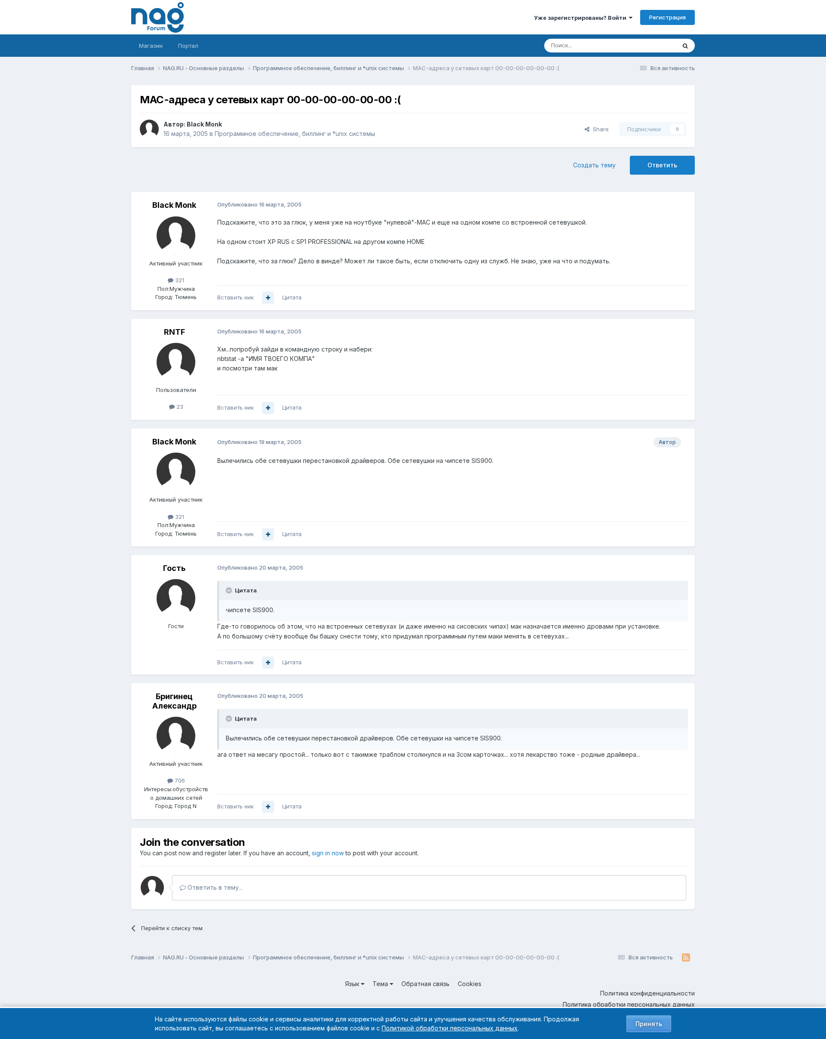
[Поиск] (685, 45)
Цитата (292, 297)
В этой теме (649, 45)
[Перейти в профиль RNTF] (176, 362)
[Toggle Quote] (230, 590)
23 (179, 406)
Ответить (662, 165)
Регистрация (667, 17)
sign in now (328, 853)
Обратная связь (425, 983)
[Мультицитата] (268, 298)
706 (179, 780)
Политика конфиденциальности (647, 993)
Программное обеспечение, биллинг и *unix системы (295, 133)
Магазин (151, 45)
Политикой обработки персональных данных (450, 1028)
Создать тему (594, 165)
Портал (188, 45)
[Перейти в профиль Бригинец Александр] (176, 736)
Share (599, 129)
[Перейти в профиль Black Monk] (149, 129)
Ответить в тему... (214, 887)
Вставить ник (235, 297)
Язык (353, 983)
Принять (648, 1023)
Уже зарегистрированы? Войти (581, 17)
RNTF (174, 331)
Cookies (469, 983)
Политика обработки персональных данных (629, 1004)
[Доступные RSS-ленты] (686, 958)
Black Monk (204, 124)
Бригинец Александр (174, 701)
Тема (381, 983)
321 (178, 280)
